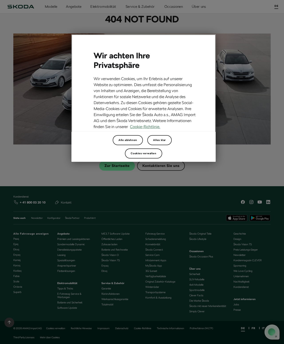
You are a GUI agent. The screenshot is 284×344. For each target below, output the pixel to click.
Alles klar (159, 140)
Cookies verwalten (143, 153)
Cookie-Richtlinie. (145, 126)
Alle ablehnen (127, 140)
